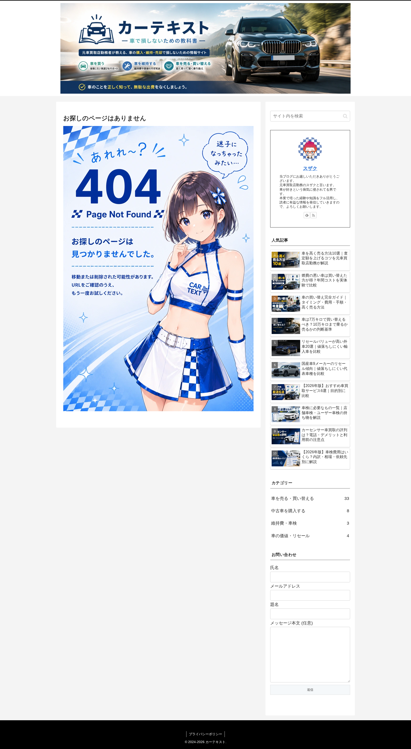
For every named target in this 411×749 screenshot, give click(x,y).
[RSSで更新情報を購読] (313, 215)
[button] (345, 116)
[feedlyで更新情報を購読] (307, 215)
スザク (310, 168)
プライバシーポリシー (205, 734)
